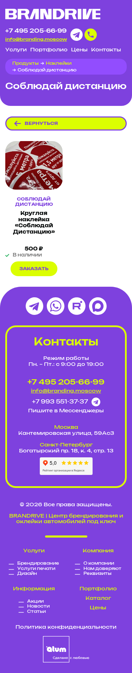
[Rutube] (77, 306)
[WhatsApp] (55, 306)
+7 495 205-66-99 (36, 31)
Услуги (16, 49)
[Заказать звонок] (90, 34)
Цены (79, 49)
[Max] (98, 306)
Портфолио (49, 49)
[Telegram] (34, 306)
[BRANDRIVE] (52, 14)
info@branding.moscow (36, 39)
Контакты (106, 49)
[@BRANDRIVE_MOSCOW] (76, 34)
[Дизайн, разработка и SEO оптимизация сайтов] (66, 649)
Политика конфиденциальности (66, 627)
